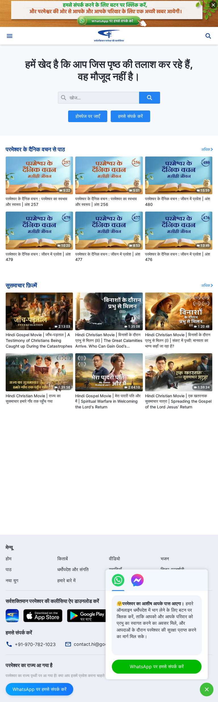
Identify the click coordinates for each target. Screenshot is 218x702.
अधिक (205, 149)
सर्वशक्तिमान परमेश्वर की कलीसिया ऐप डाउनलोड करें (52, 601)
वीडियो (114, 558)
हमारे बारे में (66, 580)
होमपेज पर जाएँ (88, 116)
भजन (165, 558)
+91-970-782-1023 (35, 644)
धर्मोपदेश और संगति (73, 569)
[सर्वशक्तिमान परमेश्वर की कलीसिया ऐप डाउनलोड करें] (12, 615)
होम (8, 558)
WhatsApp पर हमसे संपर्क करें (39, 689)
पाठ (9, 569)
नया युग (12, 580)
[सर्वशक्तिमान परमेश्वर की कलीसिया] (109, 36)
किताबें (62, 558)
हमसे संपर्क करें (130, 116)
